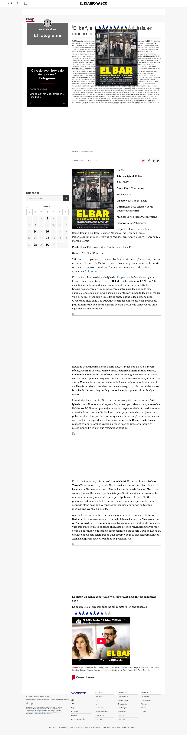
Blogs (30, 19)
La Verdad (98, 719)
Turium (143, 711)
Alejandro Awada (86, 667)
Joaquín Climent (86, 670)
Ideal (96, 700)
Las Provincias (100, 708)
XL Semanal (145, 696)
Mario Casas (122, 670)
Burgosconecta (123, 696)
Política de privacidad (92, 727)
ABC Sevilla (75, 704)
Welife (143, 708)
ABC (72, 700)
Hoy (72, 707)
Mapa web (116, 727)
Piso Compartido (123, 708)
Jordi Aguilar (99, 670)
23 (47, 238)
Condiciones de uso (75, 727)
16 (47, 231)
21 (35, 238)
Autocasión (122, 711)
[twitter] (64, 103)
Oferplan (121, 715)
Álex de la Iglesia (101, 667)
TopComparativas (147, 700)
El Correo (74, 711)
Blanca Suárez (114, 667)
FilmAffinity (93, 271)
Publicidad (106, 727)
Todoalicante (122, 704)
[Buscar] (66, 198)
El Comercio (99, 696)
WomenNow (145, 704)
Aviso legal (62, 727)
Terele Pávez (148, 670)
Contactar (52, 727)
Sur (96, 704)
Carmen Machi (127, 667)
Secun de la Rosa (135, 670)
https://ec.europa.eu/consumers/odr (40, 713)
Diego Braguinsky (140, 667)
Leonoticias (122, 692)
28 (35, 244)
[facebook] (30, 103)
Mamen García (111, 670)
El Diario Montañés (101, 711)
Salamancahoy (123, 700)
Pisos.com (121, 719)
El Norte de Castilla (78, 719)
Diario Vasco (99, 692)
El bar (151, 667)
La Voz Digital (99, 715)
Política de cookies (128, 727)
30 (47, 244)
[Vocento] (80, 692)
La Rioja (74, 715)
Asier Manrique (47, 29)
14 (35, 231)
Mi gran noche (125, 277)
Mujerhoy (144, 692)
